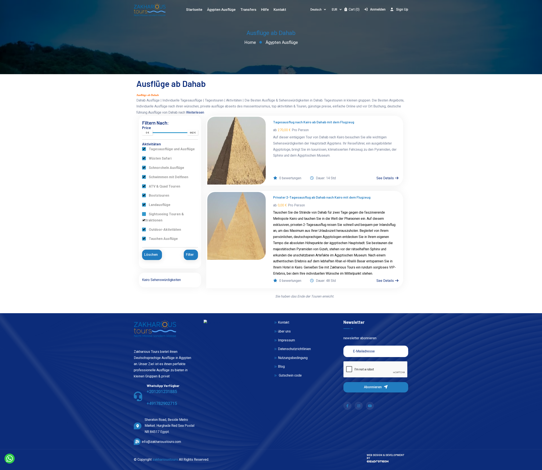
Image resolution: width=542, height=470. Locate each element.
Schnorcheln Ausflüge (166, 168)
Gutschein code (290, 375)
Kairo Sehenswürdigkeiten (161, 280)
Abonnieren (373, 387)
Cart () (353, 9)
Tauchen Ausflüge (163, 239)
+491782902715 (162, 403)
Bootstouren (158, 195)
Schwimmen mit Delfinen (168, 177)
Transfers (248, 9)
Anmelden (378, 9)
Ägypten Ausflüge (281, 42)
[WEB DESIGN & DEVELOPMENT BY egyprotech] (378, 463)
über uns (284, 331)
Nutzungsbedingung (293, 358)
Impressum (286, 340)
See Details (385, 178)
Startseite (194, 9)
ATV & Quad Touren (164, 186)
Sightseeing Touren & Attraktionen (163, 217)
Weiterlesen (195, 112)
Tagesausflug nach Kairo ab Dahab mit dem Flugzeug (313, 122)
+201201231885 (162, 391)
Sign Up (402, 9)
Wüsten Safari (159, 158)
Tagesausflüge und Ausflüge (171, 149)
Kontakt (280, 9)
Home (250, 42)
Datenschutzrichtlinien (294, 349)
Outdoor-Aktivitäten (164, 230)
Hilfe (265, 9)
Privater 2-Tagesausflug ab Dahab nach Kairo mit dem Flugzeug (322, 197)
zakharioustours (165, 459)
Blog (281, 366)
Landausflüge (159, 205)
